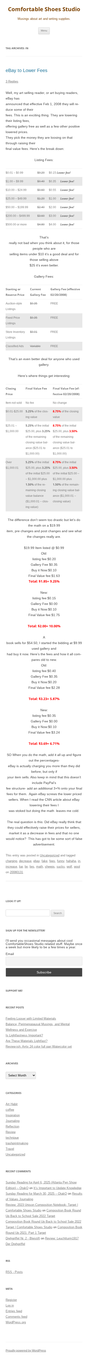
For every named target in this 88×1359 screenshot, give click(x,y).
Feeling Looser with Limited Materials (31, 1018)
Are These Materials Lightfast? (26, 1041)
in (79, 861)
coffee (10, 1109)
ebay (36, 861)
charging (11, 861)
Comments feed (16, 1316)
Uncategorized (49, 855)
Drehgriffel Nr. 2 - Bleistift (23, 1238)
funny (60, 861)
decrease (25, 861)
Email (10, 954)
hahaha (71, 861)
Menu (44, 30)
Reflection (12, 1126)
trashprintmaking (17, 1143)
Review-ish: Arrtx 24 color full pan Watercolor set (39, 1046)
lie (26, 866)
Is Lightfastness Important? (24, 1035)
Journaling (12, 1121)
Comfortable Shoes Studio (44, 9)
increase (11, 866)
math (39, 866)
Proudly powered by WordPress (26, 1350)
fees (52, 861)
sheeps (50, 866)
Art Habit (12, 1104)
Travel (10, 1149)
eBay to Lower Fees (26, 70)
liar (21, 866)
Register (11, 1300)
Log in (10, 1305)
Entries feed (14, 1311)
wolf (69, 866)
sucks (61, 866)
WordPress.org (16, 1322)
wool (77, 866)
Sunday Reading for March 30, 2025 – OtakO (36, 1193)
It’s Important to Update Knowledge (57, 1188)
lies (32, 866)
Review (10, 1132)
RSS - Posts (14, 1272)
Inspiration (13, 1115)
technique (12, 1137)
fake (44, 861)
